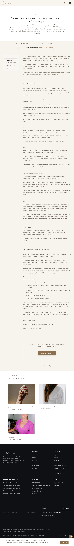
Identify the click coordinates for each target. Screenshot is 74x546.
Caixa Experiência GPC (60, 465)
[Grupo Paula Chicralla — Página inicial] (7, 3)
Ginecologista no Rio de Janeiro (11, 490)
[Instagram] (60, 535)
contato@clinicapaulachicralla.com (41, 485)
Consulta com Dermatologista (10, 483)
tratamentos (39, 302)
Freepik (30, 328)
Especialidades (36, 465)
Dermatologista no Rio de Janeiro (11, 485)
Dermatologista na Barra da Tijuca (11, 488)
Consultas (34, 468)
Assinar (66, 508)
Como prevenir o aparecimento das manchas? (10, 67)
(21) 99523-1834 (36, 483)
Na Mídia (56, 457)
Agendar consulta (47, 353)
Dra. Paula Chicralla (32, 47)
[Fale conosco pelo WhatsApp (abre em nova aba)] (71, 536)
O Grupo (34, 457)
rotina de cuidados (36, 298)
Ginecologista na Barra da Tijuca (11, 493)
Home (17, 43)
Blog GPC (23, 43)
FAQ (55, 463)
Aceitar (64, 542)
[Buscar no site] (64, 3)
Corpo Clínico (35, 460)
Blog (55, 455)
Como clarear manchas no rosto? (11, 61)
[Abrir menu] (70, 3)
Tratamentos (35, 463)
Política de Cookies (59, 471)
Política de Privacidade (60, 468)
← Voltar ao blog (47, 366)
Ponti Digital (41, 535)
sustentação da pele (60, 66)
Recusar (54, 542)
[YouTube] (65, 535)
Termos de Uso (58, 473)
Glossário (56, 460)
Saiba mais (14, 544)
